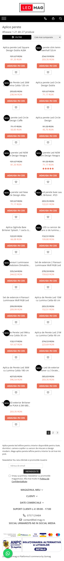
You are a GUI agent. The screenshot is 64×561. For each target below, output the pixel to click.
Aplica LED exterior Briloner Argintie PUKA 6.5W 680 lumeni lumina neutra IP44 (16, 404)
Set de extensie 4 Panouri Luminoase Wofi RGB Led (16, 299)
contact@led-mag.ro (34, 519)
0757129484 (33, 515)
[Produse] (4, 19)
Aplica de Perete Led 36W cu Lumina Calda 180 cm (16, 369)
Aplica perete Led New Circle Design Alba (16, 194)
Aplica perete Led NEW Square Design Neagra (48, 154)
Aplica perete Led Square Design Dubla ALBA (16, 49)
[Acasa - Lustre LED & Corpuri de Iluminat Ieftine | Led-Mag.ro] (32, 7)
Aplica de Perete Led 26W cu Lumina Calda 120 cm (16, 84)
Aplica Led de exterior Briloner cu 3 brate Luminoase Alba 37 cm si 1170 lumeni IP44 (48, 369)
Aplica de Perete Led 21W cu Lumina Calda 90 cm (48, 334)
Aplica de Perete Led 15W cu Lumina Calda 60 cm (48, 299)
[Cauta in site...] (60, 18)
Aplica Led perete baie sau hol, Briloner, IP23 (48, 194)
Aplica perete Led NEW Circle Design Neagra (16, 154)
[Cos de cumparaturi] (53, 18)
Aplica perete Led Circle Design (48, 119)
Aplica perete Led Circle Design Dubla (48, 84)
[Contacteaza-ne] (45, 18)
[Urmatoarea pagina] (57, 433)
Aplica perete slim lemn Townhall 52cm (48, 49)
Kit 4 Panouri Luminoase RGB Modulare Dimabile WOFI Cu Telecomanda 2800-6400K (16, 264)
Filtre (18, 37)
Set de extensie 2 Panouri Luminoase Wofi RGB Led (48, 264)
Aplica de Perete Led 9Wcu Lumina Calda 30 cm (16, 334)
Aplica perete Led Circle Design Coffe (16, 119)
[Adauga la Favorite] (16, 72)
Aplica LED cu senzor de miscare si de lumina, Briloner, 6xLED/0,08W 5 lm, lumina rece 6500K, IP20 (48, 229)
